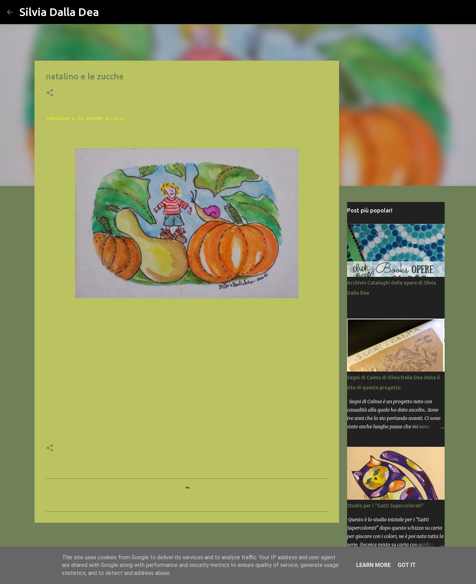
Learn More (373, 565)
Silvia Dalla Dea (59, 12)
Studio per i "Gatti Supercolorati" (385, 505)
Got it (407, 565)
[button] (50, 93)
